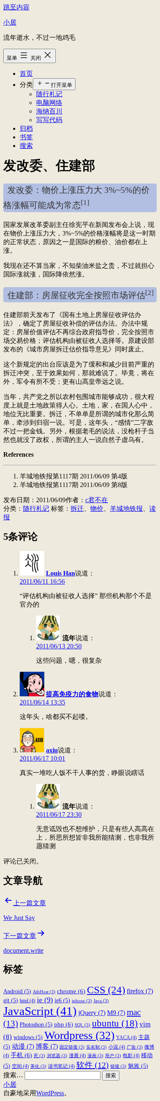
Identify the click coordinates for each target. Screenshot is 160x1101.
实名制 (96, 1047)
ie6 (62, 1000)
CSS (106, 989)
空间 (20, 1066)
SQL (82, 1025)
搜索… (13, 1075)
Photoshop (36, 1025)
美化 (38, 1066)
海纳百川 (49, 111)
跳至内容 (16, 7)
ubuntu (115, 1023)
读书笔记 (61, 1066)
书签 (26, 137)
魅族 (138, 1066)
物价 (96, 508)
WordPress (50, 1093)
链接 (118, 1066)
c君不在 (96, 499)
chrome (71, 991)
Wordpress (79, 1035)
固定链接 (72, 1047)
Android (17, 991)
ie (45, 1000)
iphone (82, 1001)
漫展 (77, 1055)
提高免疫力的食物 (72, 694)
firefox (140, 991)
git (10, 1000)
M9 (116, 1012)
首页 (26, 73)
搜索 (26, 145)
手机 (21, 1054)
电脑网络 (49, 102)
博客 (47, 1046)
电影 (131, 1055)
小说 (116, 1047)
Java (101, 1001)
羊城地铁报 (126, 508)
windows (28, 1037)
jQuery (91, 1012)
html (27, 1001)
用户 (113, 1055)
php (63, 1024)
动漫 (23, 1046)
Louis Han (60, 573)
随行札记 (49, 94)
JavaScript (40, 1010)
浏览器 (57, 1055)
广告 (135, 1047)
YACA (126, 1037)
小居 (9, 22)
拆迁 (77, 508)
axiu (52, 750)
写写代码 (49, 119)
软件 (92, 1064)
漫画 (95, 1055)
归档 (26, 128)
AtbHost (44, 992)
